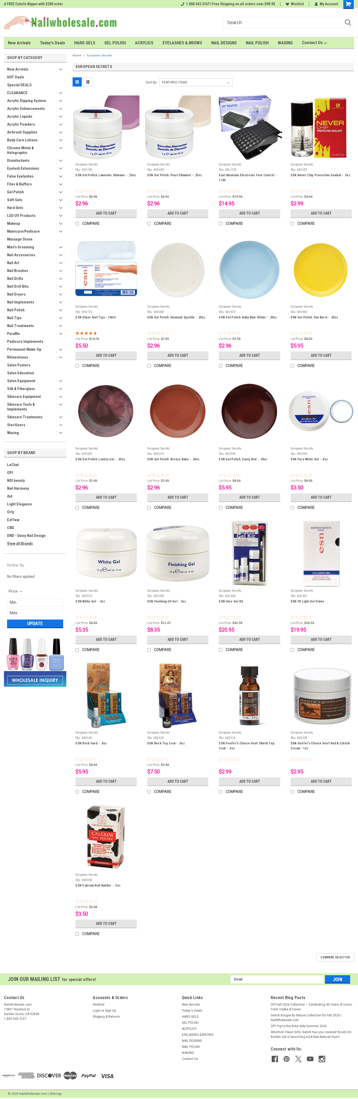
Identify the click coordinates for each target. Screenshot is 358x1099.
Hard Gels (15, 207)
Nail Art (13, 262)
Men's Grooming (20, 247)
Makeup (13, 223)
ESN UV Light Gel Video (307, 601)
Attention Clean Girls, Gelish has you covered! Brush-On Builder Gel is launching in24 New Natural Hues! (311, 1034)
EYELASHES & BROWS (182, 42)
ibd (9, 496)
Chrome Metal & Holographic (20, 150)
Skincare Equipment (24, 396)
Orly (10, 512)
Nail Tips (14, 318)
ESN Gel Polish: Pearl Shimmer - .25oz (174, 175)
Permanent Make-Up (24, 349)
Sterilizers (16, 425)
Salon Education (20, 373)
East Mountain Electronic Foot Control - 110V (247, 177)
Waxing (13, 432)
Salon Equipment (21, 380)
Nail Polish (16, 310)
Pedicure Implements (25, 341)
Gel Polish (15, 192)
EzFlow (13, 520)
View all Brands (20, 543)
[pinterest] (286, 1059)
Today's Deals (52, 42)
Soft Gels (14, 200)
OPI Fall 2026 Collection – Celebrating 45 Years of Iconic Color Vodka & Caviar (311, 1007)
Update (35, 623)
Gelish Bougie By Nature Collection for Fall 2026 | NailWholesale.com (306, 1017)
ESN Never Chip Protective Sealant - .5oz (320, 175)
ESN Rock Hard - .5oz (91, 743)
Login (97, 1010)
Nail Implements (20, 302)
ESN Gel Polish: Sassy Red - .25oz (243, 459)
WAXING (285, 42)
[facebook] (275, 1059)
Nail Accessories (21, 255)
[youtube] (310, 1059)
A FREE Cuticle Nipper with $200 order (33, 4)
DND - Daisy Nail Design (26, 535)
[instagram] (322, 1059)
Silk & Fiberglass (21, 388)
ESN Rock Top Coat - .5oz (166, 743)
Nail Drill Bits (18, 286)
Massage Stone (19, 239)
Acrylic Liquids (19, 116)
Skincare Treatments (24, 417)
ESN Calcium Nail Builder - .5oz (98, 885)
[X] (298, 1059)
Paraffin (13, 333)
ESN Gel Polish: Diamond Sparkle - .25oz (176, 317)
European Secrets (99, 55)
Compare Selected (335, 957)
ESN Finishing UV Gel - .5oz (166, 601)
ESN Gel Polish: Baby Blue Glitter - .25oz (248, 317)
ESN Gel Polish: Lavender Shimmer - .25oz (105, 175)
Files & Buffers (19, 184)
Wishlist (297, 4)
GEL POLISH (115, 42)
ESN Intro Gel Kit (231, 601)
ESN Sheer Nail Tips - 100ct (95, 317)
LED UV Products (21, 215)
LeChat (13, 464)
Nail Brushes (17, 270)
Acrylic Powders (21, 124)
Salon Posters (18, 365)
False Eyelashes (20, 176)
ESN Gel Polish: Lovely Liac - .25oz (100, 459)
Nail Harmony (18, 488)
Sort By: (151, 82)
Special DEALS (19, 85)
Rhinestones (17, 357)
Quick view (106, 156)
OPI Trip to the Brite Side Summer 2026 (299, 1026)
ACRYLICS (144, 42)
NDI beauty (16, 480)
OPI (10, 472)
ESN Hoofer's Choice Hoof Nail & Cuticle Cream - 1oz (320, 745)
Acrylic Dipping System (26, 100)
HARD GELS (84, 42)
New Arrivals (19, 42)
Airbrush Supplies (22, 132)
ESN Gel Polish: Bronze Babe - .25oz (173, 459)
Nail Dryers (16, 294)
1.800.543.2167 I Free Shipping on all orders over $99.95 (230, 4)
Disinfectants (18, 160)
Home (77, 55)
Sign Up (110, 1010)
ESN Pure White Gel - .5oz (309, 459)
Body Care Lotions (22, 140)
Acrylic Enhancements (26, 108)
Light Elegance (19, 504)
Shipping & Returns (106, 1016)
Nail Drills (15, 278)
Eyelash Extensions (23, 168)
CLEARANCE (17, 92)
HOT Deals (15, 77)
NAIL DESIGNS (224, 42)
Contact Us (313, 42)
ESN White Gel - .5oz (90, 601)
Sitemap (55, 1094)
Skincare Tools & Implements (21, 407)
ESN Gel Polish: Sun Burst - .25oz (314, 317)
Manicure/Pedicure (23, 231)
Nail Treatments (20, 325)
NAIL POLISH (257, 42)
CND (10, 527)
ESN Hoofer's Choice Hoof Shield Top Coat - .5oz (246, 745)
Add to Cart (106, 213)
